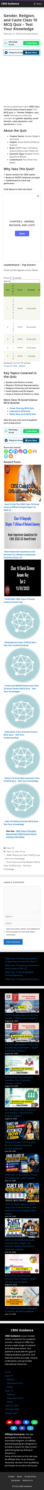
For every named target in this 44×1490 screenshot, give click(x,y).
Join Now (32, 43)
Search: (7, 281)
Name (13, 290)
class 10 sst (20, 851)
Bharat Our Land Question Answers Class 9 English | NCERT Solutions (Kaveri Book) (20, 1278)
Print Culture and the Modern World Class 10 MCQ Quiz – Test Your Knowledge (22, 866)
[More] (11, 456)
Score (19, 290)
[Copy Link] (30, 451)
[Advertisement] (22, 80)
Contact (11, 1476)
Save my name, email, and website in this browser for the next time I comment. (23, 931)
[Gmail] (35, 451)
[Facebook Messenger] (25, 451)
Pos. (8, 290)
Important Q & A (15, 1383)
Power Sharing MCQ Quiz (22, 408)
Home (8, 1372)
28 (20, 366)
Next (23, 366)
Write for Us (28, 1480)
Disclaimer (15, 1480)
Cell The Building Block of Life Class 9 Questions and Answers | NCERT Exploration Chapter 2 (22, 1047)
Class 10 (10, 848)
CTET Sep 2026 (12, 1409)
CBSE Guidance (10, 3)
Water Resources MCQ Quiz (23, 414)
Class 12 (9, 1390)
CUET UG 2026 (12, 1405)
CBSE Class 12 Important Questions (22, 979)
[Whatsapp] (6, 451)
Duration (31, 290)
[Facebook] (15, 451)
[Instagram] (20, 451)
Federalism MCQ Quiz (20, 411)
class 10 (10, 851)
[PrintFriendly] (6, 456)
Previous (8, 366)
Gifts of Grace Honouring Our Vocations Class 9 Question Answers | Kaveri (19, 1080)
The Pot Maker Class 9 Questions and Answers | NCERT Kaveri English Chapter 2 (21, 1112)
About (19, 1476)
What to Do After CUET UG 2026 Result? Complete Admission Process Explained (20, 1145)
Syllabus (11, 1379)
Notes (10, 1386)
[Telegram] (11, 451)
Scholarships (11, 1413)
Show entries (13, 278)
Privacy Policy (30, 1476)
